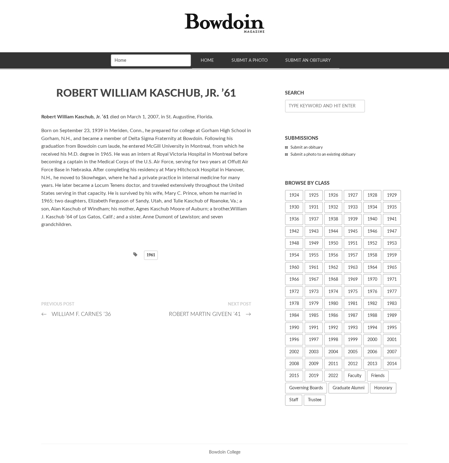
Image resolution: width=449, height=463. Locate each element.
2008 (294, 364)
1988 (372, 315)
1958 (372, 255)
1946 (372, 231)
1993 (353, 328)
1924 (294, 195)
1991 (314, 328)
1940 (372, 219)
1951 (353, 243)
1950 (333, 243)
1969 (353, 279)
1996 (294, 340)
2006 (372, 352)
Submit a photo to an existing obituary (323, 155)
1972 (294, 292)
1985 (314, 315)
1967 (314, 279)
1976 (372, 292)
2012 (353, 364)
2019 (314, 376)
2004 (333, 352)
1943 (314, 231)
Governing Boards (306, 388)
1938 (333, 219)
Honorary (383, 388)
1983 (392, 304)
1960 (294, 267)
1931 (314, 207)
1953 (392, 243)
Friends (378, 376)
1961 (151, 255)
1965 (392, 267)
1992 (333, 328)
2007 (392, 352)
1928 (372, 195)
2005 (353, 352)
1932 (333, 207)
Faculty (354, 376)
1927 (353, 195)
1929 (392, 195)
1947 (392, 231)
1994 (372, 328)
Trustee (314, 400)
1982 (372, 304)
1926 (333, 195)
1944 (333, 231)
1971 (392, 279)
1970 (372, 279)
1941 (392, 219)
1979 (314, 304)
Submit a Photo (250, 60)
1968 (333, 279)
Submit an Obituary (308, 60)
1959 (392, 255)
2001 (392, 340)
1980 (333, 304)
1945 (353, 231)
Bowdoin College (224, 452)
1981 (353, 304)
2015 (294, 376)
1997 (314, 340)
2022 (333, 376)
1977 (392, 292)
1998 (333, 340)
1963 (353, 267)
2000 (372, 340)
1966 (294, 279)
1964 (372, 267)
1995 (392, 328)
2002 (294, 352)
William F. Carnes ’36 (76, 314)
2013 (372, 364)
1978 (294, 304)
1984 (294, 315)
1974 (333, 292)
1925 (314, 195)
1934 (372, 207)
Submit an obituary (306, 148)
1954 (294, 255)
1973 (314, 292)
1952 (372, 243)
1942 (294, 231)
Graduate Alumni (348, 388)
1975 (353, 292)
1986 (333, 315)
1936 (294, 219)
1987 (353, 315)
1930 (294, 207)
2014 (392, 364)
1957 (353, 255)
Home (207, 60)
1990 (294, 328)
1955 (314, 255)
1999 (353, 340)
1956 (333, 255)
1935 (392, 207)
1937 (314, 219)
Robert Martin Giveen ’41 (210, 314)
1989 (392, 315)
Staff (293, 400)
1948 (294, 243)
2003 (314, 352)
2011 (333, 364)
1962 (333, 267)
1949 (314, 243)
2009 (314, 364)
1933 (353, 207)
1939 (353, 219)
